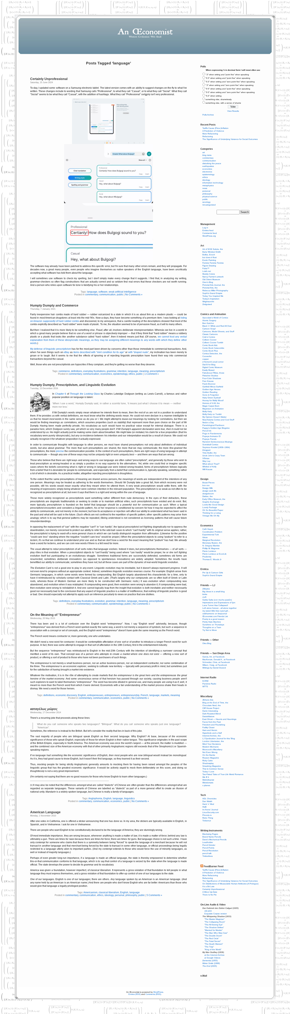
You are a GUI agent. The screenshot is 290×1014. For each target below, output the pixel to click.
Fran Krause (208, 381)
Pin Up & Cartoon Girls (212, 573)
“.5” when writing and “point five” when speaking (227, 74)
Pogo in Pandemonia (212, 433)
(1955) (210, 960)
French (144, 695)
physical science (209, 196)
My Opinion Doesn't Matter (214, 417)
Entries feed (207, 230)
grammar (111, 371)
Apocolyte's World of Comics (215, 318)
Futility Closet (208, 727)
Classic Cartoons (210, 334)
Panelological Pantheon (213, 425)
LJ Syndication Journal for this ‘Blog (218, 738)
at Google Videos (212, 958)
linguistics (129, 798)
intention (122, 371)
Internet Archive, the (211, 736)
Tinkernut (206, 821)
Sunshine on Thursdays (213, 625)
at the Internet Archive (214, 955)
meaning (144, 371)
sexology (206, 202)
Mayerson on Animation (213, 409)
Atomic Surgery (209, 320)
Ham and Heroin (209, 730)
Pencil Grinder (208, 845)
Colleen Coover (209, 340)
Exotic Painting (209, 260)
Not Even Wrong (209, 752)
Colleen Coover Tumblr (212, 342)
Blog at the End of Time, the (215, 703)
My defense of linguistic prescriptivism (50, 349)
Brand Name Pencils (211, 837)
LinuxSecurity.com (210, 812)
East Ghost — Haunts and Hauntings (219, 719)
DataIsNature (208, 716)
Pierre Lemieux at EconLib (214, 554)
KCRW (205, 681)
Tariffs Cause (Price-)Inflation (215, 128)
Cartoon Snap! (209, 329)
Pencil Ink (206, 431)
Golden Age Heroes (211, 389)
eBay (66, 352)
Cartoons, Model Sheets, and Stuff (218, 331)
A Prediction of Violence (213, 131)
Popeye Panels (209, 439)
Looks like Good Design (213, 505)
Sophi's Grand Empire (212, 293)
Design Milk (207, 488)
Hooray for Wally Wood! (213, 400)
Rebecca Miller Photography (215, 290)
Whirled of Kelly (209, 467)
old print (208, 911)
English (82, 695)
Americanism (90, 892)
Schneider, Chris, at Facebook (216, 662)
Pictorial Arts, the (210, 288)
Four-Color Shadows (211, 378)
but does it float (209, 257)
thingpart (206, 450)
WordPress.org (209, 236)
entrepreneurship (130, 695)
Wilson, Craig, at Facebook (214, 665)
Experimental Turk (210, 534)
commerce (64, 371)
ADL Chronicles (209, 798)
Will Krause (207, 469)
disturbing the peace (211, 163)
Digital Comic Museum (212, 367)
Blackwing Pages (210, 834)
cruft (204, 597)
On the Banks (208, 755)
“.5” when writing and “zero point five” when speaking (230, 85)
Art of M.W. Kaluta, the (212, 249)
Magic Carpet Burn (210, 406)
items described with (98, 352)
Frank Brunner (208, 384)
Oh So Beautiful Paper (212, 510)
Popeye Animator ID (211, 436)
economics (106, 374)
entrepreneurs (112, 695)
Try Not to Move (209, 630)
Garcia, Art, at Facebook (213, 657)
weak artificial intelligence (122, 291)
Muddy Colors (208, 274)
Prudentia (206, 557)
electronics (207, 172)
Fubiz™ (205, 268)
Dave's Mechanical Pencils (214, 839)
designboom (208, 494)
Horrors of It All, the (211, 403)
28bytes (206, 589)
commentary (91, 294)
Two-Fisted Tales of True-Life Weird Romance (222, 774)
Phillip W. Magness (210, 548)
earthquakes (208, 166)
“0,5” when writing (214, 96)
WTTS (205, 686)
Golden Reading (209, 392)
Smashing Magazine (211, 766)
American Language (45, 812)
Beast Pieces (208, 482)
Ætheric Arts (207, 700)
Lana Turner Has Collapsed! (215, 605)
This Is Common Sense (213, 769)
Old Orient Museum (211, 279)
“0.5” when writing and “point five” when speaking (228, 78)
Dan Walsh (207, 801)
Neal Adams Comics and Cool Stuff (218, 420)
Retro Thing (207, 818)
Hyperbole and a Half (212, 733)
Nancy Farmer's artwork (213, 277)
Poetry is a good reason (213, 619)
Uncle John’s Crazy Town (213, 455)
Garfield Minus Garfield (212, 387)
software (103, 291)
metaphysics (208, 185)
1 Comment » (151, 374)
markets (165, 695)
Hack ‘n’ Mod (208, 804)
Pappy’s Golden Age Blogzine (216, 428)
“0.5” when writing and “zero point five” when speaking (230, 82)
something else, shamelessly (219, 99)
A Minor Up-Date (209, 892)
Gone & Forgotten (210, 395)
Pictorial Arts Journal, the (213, 285)
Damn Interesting (210, 711)
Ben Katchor (208, 323)
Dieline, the (207, 496)
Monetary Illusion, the (212, 543)
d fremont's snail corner (213, 362)
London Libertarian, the (213, 741)
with (138, 352)
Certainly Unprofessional (48, 79)
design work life (209, 491)
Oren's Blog (207, 282)
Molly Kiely (207, 411)
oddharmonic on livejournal (214, 613)
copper (205, 359)
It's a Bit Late (208, 886)
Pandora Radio (209, 684)
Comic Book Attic (210, 345)
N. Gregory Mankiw (211, 546)
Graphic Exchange (210, 502)
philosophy (131, 895)
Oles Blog (206, 643)
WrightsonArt (208, 301)
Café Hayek (207, 529)
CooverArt (206, 356)
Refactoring (207, 136)
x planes (206, 785)
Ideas (205, 537)
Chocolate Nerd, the (211, 705)
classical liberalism (109, 892)
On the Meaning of (55, 614)
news (204, 188)
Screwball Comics (210, 444)
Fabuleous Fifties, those (213, 373)
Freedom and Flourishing (213, 725)
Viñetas (205, 458)
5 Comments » (154, 895)
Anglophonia (95, 798)
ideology (109, 895)
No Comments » (133, 294)
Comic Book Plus (210, 351)
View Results (233, 111)
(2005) (209, 966)
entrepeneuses (95, 695)
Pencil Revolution (210, 850)
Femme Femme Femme (213, 263)
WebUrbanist (208, 780)
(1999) (211, 963)
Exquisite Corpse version (215, 914)
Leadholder (207, 842)
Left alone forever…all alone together (219, 608)
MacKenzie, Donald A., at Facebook (218, 659)
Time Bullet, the (209, 453)
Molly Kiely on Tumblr (212, 414)
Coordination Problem (212, 532)
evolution (100, 601)
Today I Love (208, 771)
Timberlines (207, 856)
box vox (206, 485)
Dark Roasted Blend (211, 714)
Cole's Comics (208, 337)
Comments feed (209, 233)
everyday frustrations (94, 371)
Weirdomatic (207, 783)
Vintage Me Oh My (210, 516)
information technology (212, 183)
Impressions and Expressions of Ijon (218, 602)
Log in (205, 228)
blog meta (206, 155)
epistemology (120, 374)
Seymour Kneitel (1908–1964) (216, 447)
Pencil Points (208, 848)
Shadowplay (208, 763)
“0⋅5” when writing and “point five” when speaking (228, 89)
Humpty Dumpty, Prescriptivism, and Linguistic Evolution (73, 385)
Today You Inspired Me (212, 296)
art (203, 152)
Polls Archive (208, 115)
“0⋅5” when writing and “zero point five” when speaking (230, 92)
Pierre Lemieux (209, 551)
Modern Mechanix (210, 747)
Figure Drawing (209, 266)
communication (107, 294)
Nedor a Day (208, 422)
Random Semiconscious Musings (217, 442)
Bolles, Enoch (208, 255)
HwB (204, 807)
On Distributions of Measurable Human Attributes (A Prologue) (230, 884)
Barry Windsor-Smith (211, 252)
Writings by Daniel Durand (214, 668)
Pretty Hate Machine (211, 622)
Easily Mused (208, 370)
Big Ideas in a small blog (213, 591)
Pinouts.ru (207, 815)
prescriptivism (157, 371)
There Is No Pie (209, 895)
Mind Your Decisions (211, 744)
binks (204, 594)
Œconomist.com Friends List (215, 616)
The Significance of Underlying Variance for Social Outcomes (230, 139)
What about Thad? (211, 464)
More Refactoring (210, 134)
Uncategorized (209, 205)
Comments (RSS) (153, 994)
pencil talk (206, 853)
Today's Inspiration (210, 299)
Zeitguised (207, 304)
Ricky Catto (207, 760)
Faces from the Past (211, 722)
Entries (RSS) (134, 994)
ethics (132, 374)
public (120, 294)
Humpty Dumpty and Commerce (54, 305)
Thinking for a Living (211, 513)
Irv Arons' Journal (210, 810)
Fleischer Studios (210, 376)
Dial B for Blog (208, 364)
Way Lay (206, 461)
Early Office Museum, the (213, 499)
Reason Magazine (210, 758)
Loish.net (206, 271)
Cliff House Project (210, 708)
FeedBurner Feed (213, 866)
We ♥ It (205, 777)
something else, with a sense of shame (223, 103)
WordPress (158, 992)
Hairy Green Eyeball (211, 398)
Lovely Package (209, 507)
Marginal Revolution (211, 540)
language (92, 291)
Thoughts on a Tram (211, 627)
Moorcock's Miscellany (212, 749)
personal (119, 895)
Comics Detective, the (212, 353)
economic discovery (66, 695)
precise (60, 451)
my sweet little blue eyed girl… (216, 611)
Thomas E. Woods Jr (211, 559)
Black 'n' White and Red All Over (217, 326)
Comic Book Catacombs (213, 348)
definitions (76, 371)
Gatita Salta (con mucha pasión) (217, 600)
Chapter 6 (60, 393)
